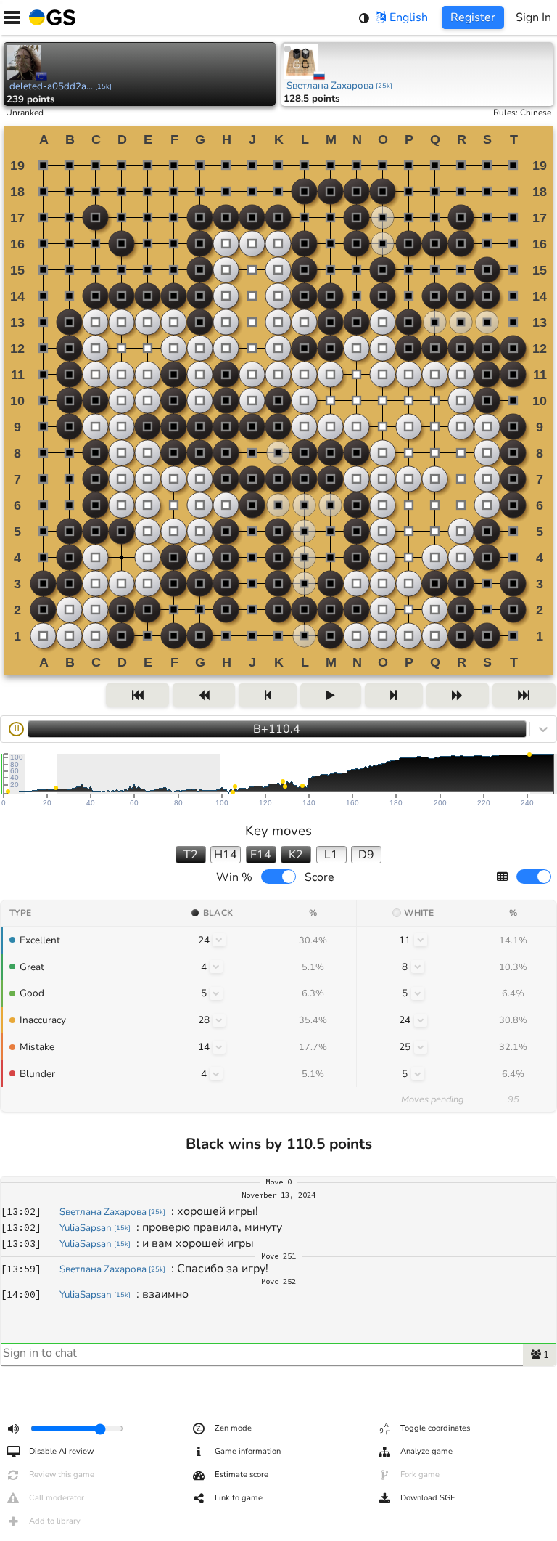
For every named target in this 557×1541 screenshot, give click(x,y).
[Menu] (11, 17)
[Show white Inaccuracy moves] (420, 1020)
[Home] (49, 17)
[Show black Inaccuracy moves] (219, 1020)
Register (472, 17)
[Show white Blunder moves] (417, 1073)
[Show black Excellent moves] (219, 939)
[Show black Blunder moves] (216, 1073)
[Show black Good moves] (216, 993)
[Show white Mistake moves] (420, 1047)
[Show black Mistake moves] (219, 1047)
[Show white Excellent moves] (420, 939)
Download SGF (427, 1497)
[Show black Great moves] (216, 966)
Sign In (533, 17)
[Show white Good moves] (417, 993)
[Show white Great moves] (417, 966)
